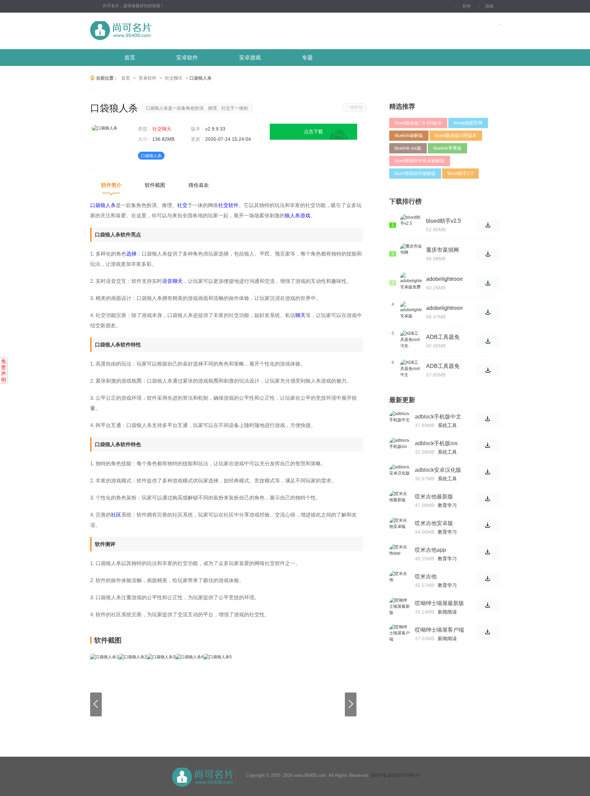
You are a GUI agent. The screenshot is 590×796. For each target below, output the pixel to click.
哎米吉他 (426, 576)
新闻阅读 (447, 612)
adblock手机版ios (436, 443)
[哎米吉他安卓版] (399, 527)
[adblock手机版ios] (399, 447)
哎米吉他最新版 (434, 496)
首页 (129, 57)
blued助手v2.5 (443, 221)
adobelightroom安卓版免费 (445, 279)
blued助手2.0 (460, 173)
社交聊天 (174, 78)
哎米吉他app (430, 550)
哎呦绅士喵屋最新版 (439, 603)
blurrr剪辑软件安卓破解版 (420, 160)
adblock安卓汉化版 (438, 470)
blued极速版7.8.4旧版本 (418, 122)
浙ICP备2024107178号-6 (394, 775)
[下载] (488, 419)
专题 (307, 57)
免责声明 (3, 370)
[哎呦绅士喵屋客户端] (399, 634)
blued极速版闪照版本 (456, 135)
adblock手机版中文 (438, 417)
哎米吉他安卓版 (434, 523)
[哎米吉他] (399, 581)
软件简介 (111, 185)
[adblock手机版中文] (399, 421)
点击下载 (313, 131)
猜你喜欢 (198, 185)
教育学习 (447, 505)
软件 (467, 6)
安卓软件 (187, 57)
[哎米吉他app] (399, 554)
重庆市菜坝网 (442, 250)
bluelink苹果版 (447, 148)
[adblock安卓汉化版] (399, 474)
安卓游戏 (250, 57)
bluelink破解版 (409, 135)
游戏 (489, 6)
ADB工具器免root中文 (443, 366)
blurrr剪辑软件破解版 (415, 173)
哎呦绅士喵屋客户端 (439, 630)
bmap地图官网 (468, 122)
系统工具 (447, 425)
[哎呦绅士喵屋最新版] (399, 607)
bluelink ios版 (408, 148)
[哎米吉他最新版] (399, 501)
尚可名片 (158, 31)
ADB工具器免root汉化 (443, 337)
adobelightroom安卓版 (445, 308)
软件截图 (155, 185)
